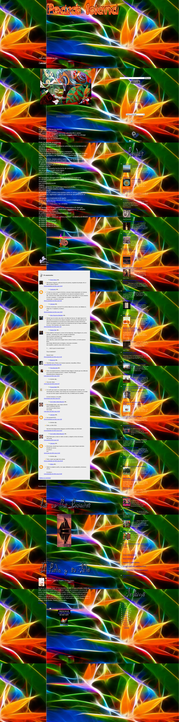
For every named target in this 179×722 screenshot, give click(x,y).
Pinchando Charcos (128, 199)
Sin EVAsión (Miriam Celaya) (130, 447)
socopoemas (126, 291)
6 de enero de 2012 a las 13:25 (51, 376)
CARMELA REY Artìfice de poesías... (133, 374)
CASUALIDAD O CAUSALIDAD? (139, 363)
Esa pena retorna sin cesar (129, 250)
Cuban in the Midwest (129, 531)
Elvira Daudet (126, 488)
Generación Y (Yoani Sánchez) (131, 562)
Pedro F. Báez (51, 578)
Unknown (52, 304)
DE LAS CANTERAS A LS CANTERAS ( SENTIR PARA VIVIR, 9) (139, 167)
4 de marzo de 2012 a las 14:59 (52, 411)
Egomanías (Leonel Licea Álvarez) (132, 457)
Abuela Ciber (53, 330)
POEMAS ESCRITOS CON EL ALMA (132, 268)
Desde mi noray (127, 249)
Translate (140, 116)
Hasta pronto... (126, 439)
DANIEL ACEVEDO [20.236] (138, 391)
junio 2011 (125, 618)
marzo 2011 (126, 612)
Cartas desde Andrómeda (68, 264)
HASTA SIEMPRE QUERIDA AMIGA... (132, 354)
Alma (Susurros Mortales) (56, 315)
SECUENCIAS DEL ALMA (130, 352)
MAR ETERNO (127, 478)
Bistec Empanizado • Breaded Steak (139, 533)
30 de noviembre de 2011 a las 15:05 (53, 312)
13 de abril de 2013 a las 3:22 (51, 440)
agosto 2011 (126, 620)
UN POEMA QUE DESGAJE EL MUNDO (132, 480)
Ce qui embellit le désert (129, 555)
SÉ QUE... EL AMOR (136, 427)
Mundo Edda (126, 497)
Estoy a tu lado (127, 315)
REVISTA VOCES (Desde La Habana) (133, 280)
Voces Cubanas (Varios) (129, 558)
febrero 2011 (126, 610)
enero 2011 (126, 609)
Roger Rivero (53, 279)
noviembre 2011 (127, 624)
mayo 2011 (126, 616)
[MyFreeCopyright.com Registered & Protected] (64, 609)
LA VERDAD (134, 223)
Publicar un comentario (45, 478)
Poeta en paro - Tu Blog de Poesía (132, 416)
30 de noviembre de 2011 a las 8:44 (53, 300)
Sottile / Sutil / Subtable (129, 458)
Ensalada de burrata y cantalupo (139, 179)
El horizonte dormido (129, 438)
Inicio (59, 482)
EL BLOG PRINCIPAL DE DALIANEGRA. (134, 221)
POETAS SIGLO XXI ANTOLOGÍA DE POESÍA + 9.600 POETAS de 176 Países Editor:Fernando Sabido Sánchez (135, 388)
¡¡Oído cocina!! (127, 177)
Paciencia (125, 547)
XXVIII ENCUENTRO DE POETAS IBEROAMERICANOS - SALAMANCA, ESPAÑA (139, 238)
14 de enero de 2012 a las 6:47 (51, 383)
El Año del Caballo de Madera (138, 498)
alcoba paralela (127, 340)
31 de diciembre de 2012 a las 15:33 (53, 430)
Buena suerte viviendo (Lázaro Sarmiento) (134, 466)
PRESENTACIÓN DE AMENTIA (138, 375)
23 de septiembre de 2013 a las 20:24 (53, 461)
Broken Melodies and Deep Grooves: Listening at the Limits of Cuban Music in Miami (139, 259)
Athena (52, 464)
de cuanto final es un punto (130, 201)
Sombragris (53, 289)
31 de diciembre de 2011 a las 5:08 (52, 364)
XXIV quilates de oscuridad (129, 511)
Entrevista (125, 292)
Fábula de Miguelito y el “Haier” (130, 448)
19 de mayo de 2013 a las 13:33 (52, 453)
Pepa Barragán (54, 368)
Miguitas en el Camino (129, 362)
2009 (123, 603)
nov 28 (126, 625)
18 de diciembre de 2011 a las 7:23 (52, 326)
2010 (123, 605)
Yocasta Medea (79, 264)
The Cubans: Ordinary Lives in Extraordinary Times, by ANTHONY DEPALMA (139, 304)
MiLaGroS (52, 360)
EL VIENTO (126, 489)
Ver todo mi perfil (43, 603)
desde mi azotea (127, 164)
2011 (123, 607)
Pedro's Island (35, 48)
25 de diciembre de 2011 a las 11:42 (53, 356)
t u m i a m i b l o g (128, 255)
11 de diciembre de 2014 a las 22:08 (53, 473)
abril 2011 (125, 614)
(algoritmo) (133, 341)
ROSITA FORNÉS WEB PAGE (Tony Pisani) (134, 566)
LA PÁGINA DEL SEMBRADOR (131, 425)
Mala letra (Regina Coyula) (130, 328)
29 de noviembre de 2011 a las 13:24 (53, 286)
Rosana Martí (53, 387)
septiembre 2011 (127, 622)
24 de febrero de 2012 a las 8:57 (52, 398)
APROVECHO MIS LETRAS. (130, 417)
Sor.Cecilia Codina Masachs (57, 401)
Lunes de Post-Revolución (130, 300)
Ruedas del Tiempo (128, 509)
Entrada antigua (85, 482)
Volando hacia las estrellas (130, 209)
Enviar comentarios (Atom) (55, 486)
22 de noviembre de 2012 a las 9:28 (53, 419)
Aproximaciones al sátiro (55, 264)
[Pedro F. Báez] (135, 128)
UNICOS (133, 467)
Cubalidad (42, 63)
